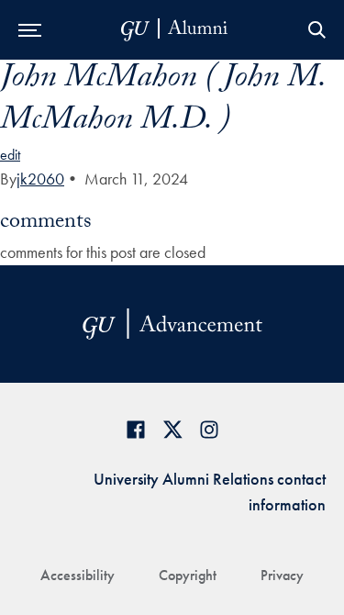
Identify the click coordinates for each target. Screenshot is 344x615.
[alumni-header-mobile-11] (174, 29)
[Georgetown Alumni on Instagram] (209, 429)
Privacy (282, 575)
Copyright (187, 575)
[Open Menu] (30, 30)
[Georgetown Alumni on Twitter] (172, 429)
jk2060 (40, 178)
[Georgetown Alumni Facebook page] (136, 429)
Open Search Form (316, 30)
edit (10, 154)
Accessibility (77, 575)
